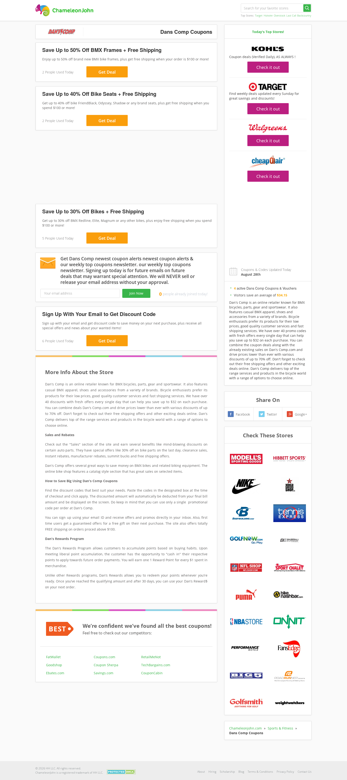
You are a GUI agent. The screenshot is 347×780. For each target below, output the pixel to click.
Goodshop (54, 665)
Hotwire (268, 15)
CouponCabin (152, 673)
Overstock (279, 15)
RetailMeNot (151, 657)
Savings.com (103, 673)
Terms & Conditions (260, 771)
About (201, 771)
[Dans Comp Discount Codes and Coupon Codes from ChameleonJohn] (64, 10)
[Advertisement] (126, 168)
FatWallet (53, 657)
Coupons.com (104, 657)
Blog (241, 771)
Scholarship (227, 771)
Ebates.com (55, 673)
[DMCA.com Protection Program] (121, 771)
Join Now (136, 293)
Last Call (291, 15)
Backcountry (304, 15)
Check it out (268, 67)
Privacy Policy (285, 771)
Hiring (212, 771)
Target (258, 15)
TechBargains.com (155, 665)
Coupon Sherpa (106, 665)
